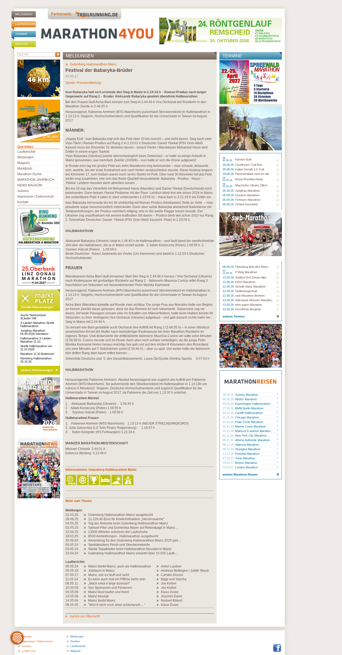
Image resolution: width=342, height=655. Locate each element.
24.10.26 (229, 421)
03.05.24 (71, 549)
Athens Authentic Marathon (252, 440)
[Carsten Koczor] (158, 575)
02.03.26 (71, 515)
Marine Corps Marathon (250, 426)
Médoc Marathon (246, 399)
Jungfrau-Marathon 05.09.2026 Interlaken (34, 332)
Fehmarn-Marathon (247, 199)
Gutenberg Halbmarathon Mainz (93, 64)
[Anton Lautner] (158, 566)
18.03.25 (71, 536)
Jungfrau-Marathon (247, 190)
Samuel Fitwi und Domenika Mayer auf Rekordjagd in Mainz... (133, 528)
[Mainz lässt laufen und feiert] (86, 592)
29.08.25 (71, 519)
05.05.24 (71, 545)
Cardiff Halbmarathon (249, 412)
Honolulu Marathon (247, 453)
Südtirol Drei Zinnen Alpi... (251, 277)
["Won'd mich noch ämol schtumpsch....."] (86, 604)
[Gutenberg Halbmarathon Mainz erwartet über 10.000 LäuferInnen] (86, 553)
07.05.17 (71, 575)
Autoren (23, 191)
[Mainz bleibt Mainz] (86, 600)
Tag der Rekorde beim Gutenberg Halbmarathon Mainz (128, 523)
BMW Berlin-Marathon (249, 408)
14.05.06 (71, 596)
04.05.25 (71, 523)
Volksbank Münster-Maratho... (254, 300)
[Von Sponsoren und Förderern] (86, 587)
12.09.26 (229, 277)
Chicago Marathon (247, 417)
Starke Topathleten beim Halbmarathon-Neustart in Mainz (130, 549)
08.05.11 (71, 583)
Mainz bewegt (98, 596)
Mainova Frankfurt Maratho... (254, 431)
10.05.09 (71, 588)
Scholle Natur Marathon (250, 286)
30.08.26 (229, 394)
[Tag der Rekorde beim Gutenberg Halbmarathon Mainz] (86, 523)
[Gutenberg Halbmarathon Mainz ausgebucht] (86, 514)
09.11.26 (228, 440)
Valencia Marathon (247, 444)
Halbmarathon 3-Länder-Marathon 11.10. (36, 340)
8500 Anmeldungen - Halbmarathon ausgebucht (123, 536)
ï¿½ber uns (29, 650)
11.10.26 (228, 417)
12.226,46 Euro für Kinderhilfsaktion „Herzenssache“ (126, 519)
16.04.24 (71, 553)
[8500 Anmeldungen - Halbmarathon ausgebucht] (86, 536)
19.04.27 (229, 462)
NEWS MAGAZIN (29, 185)
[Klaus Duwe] (158, 592)
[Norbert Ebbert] (158, 600)
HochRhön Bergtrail (248, 309)
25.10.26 (229, 426)
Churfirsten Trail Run (248, 164)
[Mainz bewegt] (86, 596)
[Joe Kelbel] (158, 583)
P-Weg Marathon (246, 272)
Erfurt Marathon (245, 282)
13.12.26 (229, 453)
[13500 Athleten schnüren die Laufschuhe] (86, 532)
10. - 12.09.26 (228, 272)
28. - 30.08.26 (228, 159)
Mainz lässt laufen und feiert (108, 592)
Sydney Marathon (246, 394)
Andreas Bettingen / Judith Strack (185, 570)
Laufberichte (25, 24)
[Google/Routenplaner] (128, 480)
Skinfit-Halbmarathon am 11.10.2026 (36, 347)
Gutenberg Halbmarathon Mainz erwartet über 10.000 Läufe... (132, 553)
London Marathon (246, 467)
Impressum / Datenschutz (35, 196)
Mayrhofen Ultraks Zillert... (252, 185)
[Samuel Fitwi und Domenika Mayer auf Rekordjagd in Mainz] (86, 527)
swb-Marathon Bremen (250, 295)
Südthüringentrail (246, 291)
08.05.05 (71, 605)
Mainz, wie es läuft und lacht (108, 575)
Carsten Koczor (172, 575)
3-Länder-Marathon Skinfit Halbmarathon (37, 324)
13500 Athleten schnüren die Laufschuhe (118, 532)
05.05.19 (71, 570)
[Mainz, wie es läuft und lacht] (86, 575)
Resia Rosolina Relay (249, 179)
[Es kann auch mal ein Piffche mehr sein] (86, 579)
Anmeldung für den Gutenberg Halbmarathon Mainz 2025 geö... (134, 540)
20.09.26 (229, 403)
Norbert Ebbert (171, 600)
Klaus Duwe (169, 592)
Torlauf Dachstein (246, 204)
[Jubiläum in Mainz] (86, 570)
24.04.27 (229, 467)
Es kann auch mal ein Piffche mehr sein (116, 579)
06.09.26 (229, 266)
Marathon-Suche (29, 174)
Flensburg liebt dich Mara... (252, 266)
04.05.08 (71, 592)
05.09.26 (229, 190)
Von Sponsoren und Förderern (110, 588)
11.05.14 (71, 579)
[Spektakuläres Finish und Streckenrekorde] (86, 544)
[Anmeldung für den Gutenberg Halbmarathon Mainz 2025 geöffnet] (86, 540)
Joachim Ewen (171, 596)
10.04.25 (71, 532)
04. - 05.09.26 (228, 179)
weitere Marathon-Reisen (240, 474)
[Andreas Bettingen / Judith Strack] (158, 570)
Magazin (21, 43)
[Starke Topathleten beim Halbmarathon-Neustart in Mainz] (86, 549)
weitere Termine (234, 316)
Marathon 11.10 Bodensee (37, 353)
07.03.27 (229, 458)
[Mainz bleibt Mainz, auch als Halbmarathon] (86, 566)
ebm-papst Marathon (248, 304)
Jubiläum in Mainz (101, 570)
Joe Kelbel (168, 583)
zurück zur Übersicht (85, 616)
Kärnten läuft (243, 159)
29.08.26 (229, 164)
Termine (21, 34)
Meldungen (23, 14)
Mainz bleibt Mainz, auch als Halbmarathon (119, 566)
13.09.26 (229, 295)
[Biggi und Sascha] (158, 579)
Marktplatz (24, 168)
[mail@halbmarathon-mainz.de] (82, 480)
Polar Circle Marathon (249, 421)
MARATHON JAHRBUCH (35, 180)
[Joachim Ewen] (158, 596)
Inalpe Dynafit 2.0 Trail (249, 169)
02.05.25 (71, 528)
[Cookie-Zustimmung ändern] (17, 638)
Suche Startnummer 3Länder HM (33, 316)
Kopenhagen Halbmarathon (252, 403)
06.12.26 (229, 444)
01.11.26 (228, 435)
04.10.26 (229, 412)
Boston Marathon (246, 462)
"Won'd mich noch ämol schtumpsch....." (116, 605)
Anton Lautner (171, 566)
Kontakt (22, 202)
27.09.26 (229, 408)
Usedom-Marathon (247, 195)
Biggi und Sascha (173, 579)
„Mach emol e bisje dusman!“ (109, 583)
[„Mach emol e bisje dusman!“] (86, 583)
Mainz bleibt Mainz (101, 600)
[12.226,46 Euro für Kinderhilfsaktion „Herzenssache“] (86, 519)
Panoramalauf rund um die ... (253, 173)
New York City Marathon (251, 435)
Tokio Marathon (245, 458)
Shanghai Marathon (247, 449)
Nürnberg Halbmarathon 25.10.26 (36, 360)
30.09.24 (71, 540)
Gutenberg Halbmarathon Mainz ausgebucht (120, 515)
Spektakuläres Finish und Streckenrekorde (119, 545)
